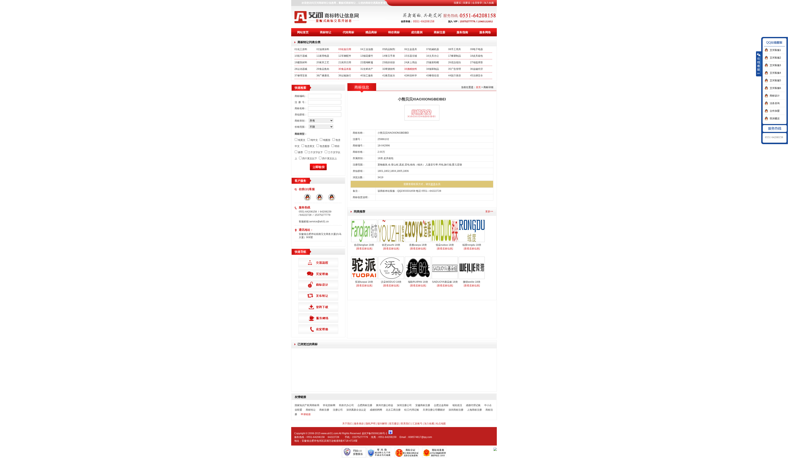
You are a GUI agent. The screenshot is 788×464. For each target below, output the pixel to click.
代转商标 (348, 32)
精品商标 (371, 32)
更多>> (489, 211)
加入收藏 (489, 2)
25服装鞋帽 (432, 62)
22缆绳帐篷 (366, 62)
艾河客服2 (775, 57)
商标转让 (325, 32)
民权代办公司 (346, 405)
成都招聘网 (376, 409)
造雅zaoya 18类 (418, 244)
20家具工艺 (322, 62)
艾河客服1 (775, 50)
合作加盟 (775, 110)
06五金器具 (410, 49)
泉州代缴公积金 (384, 405)
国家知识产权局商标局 (307, 405)
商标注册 (439, 32)
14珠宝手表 (388, 55)
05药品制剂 (388, 49)
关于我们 (347, 423)
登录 (433, 184)
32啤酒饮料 (388, 69)
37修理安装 (300, 75)
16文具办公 (432, 55)
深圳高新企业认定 (356, 409)
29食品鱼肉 (322, 69)
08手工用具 (454, 49)
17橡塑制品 (454, 55)
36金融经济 (476, 69)
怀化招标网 (329, 405)
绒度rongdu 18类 (471, 244)
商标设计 (775, 95)
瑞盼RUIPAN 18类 (418, 281)
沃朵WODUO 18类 (391, 281)
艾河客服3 (775, 65)
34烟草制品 (432, 69)
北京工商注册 (393, 409)
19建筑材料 (300, 62)
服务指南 (462, 32)
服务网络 (485, 32)
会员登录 (477, 2)
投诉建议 (775, 118)
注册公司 (338, 409)
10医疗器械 (300, 55)
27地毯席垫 (476, 62)
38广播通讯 (322, 75)
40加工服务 (366, 75)
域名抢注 (457, 405)
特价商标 (394, 32)
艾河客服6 (775, 88)
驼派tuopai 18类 (364, 281)
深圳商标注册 (456, 409)
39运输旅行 (344, 75)
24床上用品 (410, 62)
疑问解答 (382, 423)
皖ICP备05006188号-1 (374, 433)
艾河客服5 (775, 80)
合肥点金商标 (441, 405)
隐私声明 (371, 423)
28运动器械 (300, 69)
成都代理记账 (473, 405)
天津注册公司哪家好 (434, 409)
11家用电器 (322, 55)
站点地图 (441, 423)
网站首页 (303, 32)
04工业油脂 (366, 49)
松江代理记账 (411, 409)
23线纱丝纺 (388, 62)
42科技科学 (410, 75)
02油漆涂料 (322, 49)
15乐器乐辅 (410, 55)
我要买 (457, 2)
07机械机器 (432, 49)
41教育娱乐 (388, 75)
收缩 (758, 63)
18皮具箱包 (476, 55)
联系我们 (406, 423)
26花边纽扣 (454, 62)
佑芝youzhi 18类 (391, 244)
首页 (478, 87)
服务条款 (359, 423)
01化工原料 (300, 49)
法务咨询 (775, 103)
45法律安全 (476, 75)
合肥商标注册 (364, 405)
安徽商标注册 (422, 405)
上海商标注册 (474, 409)
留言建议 (394, 423)
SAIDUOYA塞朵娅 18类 (445, 281)
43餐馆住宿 (432, 75)
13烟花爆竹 (366, 55)
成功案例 (417, 32)
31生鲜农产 (366, 69)
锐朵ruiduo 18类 (445, 244)
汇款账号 (417, 423)
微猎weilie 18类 (471, 281)
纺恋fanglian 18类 (364, 244)
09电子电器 (476, 49)
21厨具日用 (344, 62)
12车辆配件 (344, 55)
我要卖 (466, 2)
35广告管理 (454, 69)
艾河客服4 (775, 72)
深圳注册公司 (404, 405)
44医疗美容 (454, 75)
